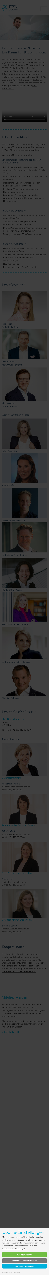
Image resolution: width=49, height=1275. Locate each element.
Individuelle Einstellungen (24, 1266)
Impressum (16, 1272)
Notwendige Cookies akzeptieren (24, 1261)
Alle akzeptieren (24, 1254)
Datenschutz (6, 1272)
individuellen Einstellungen (13, 1248)
